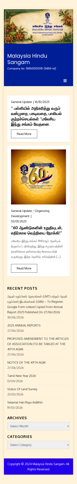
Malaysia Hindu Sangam (27, 59)
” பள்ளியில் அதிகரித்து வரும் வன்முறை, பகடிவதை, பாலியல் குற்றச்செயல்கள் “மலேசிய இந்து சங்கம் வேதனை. (36, 116)
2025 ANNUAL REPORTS (24, 325)
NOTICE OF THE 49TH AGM (26, 362)
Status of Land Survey (22, 389)
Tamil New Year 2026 (21, 376)
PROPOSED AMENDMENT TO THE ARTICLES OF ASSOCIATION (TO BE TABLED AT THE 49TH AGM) (38, 344)
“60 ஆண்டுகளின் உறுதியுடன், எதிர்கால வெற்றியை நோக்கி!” (36, 230)
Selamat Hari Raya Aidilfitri (25, 402)
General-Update (21, 102)
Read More (24, 134)
